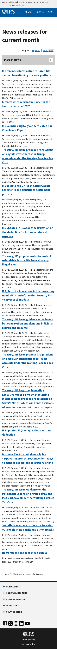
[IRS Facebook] (5, 623)
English (26, 50)
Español (36, 50)
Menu (51, 12)
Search (29, 12)
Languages (12, 605)
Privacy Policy (28, 639)
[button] (40, 12)
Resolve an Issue (15, 599)
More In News (12, 60)
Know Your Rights (16, 593)
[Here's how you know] (28, 4)
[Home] (8, 11)
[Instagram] (16, 623)
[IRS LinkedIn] (21, 623)
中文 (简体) (48, 50)
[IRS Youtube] (27, 623)
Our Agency (13, 586)
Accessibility (28, 644)
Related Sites (14, 611)
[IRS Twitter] (10, 623)
